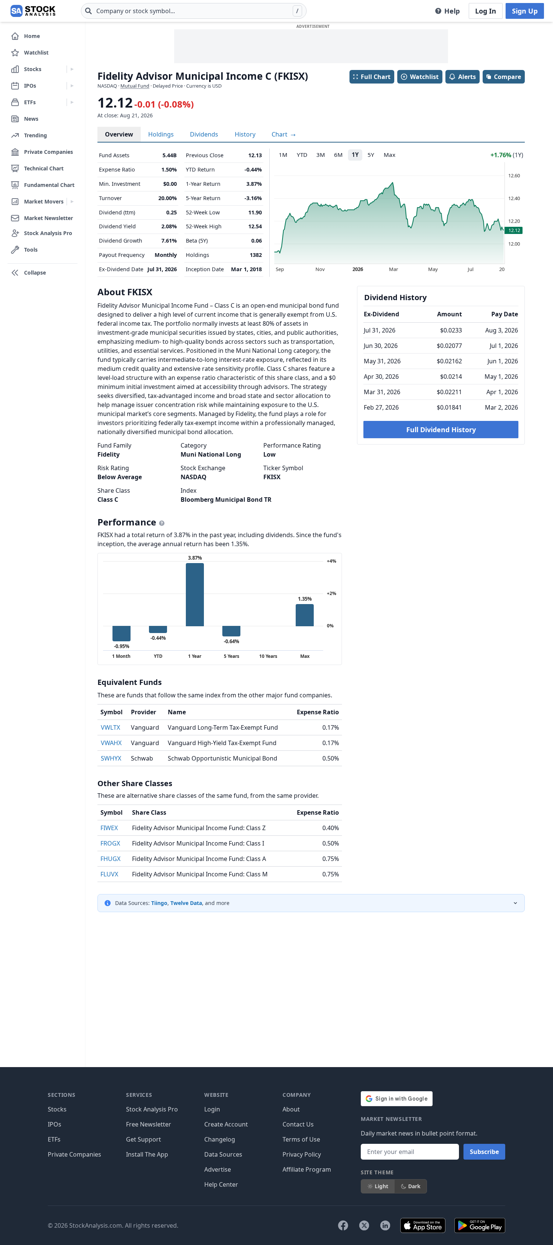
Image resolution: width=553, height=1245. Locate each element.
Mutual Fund (134, 85)
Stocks (57, 1109)
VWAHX (111, 743)
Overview (119, 134)
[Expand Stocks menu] (72, 69)
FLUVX (109, 874)
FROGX (110, 843)
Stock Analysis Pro (152, 1109)
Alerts (467, 77)
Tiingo (159, 902)
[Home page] (33, 11)
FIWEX (109, 828)
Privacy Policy (302, 1154)
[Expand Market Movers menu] (72, 201)
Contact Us (298, 1124)
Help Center (221, 1184)
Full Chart (375, 77)
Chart (280, 134)
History (245, 134)
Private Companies (74, 1154)
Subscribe (484, 1152)
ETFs (54, 1139)
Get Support (143, 1139)
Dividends (204, 134)
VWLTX (110, 727)
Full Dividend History (441, 429)
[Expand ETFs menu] (72, 102)
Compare (507, 77)
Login (212, 1109)
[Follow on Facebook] (343, 1225)
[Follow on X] (364, 1225)
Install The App (147, 1154)
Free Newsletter (148, 1124)
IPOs (54, 1124)
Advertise (217, 1169)
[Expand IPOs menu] (72, 86)
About (291, 1109)
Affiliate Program (307, 1169)
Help (452, 10)
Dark (414, 1186)
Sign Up (525, 10)
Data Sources (223, 1154)
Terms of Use (301, 1139)
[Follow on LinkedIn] (385, 1225)
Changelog (219, 1139)
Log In (485, 10)
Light (381, 1186)
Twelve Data (186, 902)
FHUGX (110, 859)
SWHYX (111, 758)
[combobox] (194, 11)
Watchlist (424, 77)
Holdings (161, 134)
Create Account (226, 1124)
